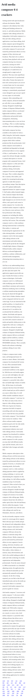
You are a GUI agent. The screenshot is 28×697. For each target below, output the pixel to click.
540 (7, 683)
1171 (13, 685)
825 (8, 695)
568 (23, 689)
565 (17, 693)
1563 (4, 693)
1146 (4, 681)
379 (7, 689)
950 (3, 683)
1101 (4, 691)
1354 (8, 685)
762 (22, 685)
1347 (22, 693)
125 (12, 683)
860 (20, 683)
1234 (12, 695)
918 (12, 689)
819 (3, 689)
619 (8, 681)
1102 (20, 687)
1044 (4, 685)
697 (16, 683)
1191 (21, 681)
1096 (13, 691)
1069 (4, 695)
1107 (13, 693)
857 (12, 681)
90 (7, 687)
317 (11, 687)
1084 (18, 691)
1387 (8, 691)
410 (15, 687)
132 (16, 681)
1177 (24, 687)
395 (3, 687)
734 (17, 695)
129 (24, 683)
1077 (8, 693)
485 (21, 695)
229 (17, 685)
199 (22, 691)
